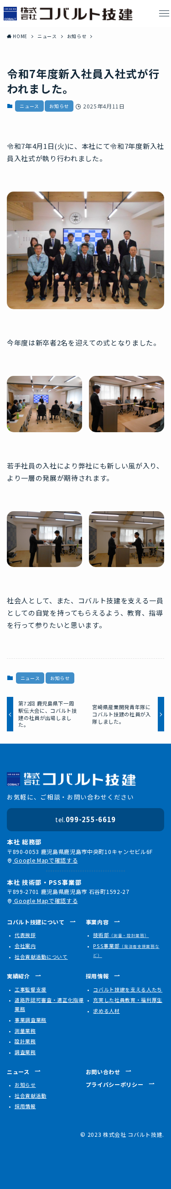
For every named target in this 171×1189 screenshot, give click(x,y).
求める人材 (106, 1010)
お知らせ (59, 106)
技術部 (121, 934)
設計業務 (25, 1041)
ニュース (29, 106)
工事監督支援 (31, 989)
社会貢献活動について (41, 956)
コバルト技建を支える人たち (127, 989)
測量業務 (25, 1030)
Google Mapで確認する (45, 860)
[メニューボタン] (164, 13)
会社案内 (25, 945)
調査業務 (25, 1052)
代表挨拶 (25, 934)
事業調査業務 (31, 1019)
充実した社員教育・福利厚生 (127, 999)
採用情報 (25, 1106)
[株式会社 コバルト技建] (68, 13)
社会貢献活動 (31, 1095)
